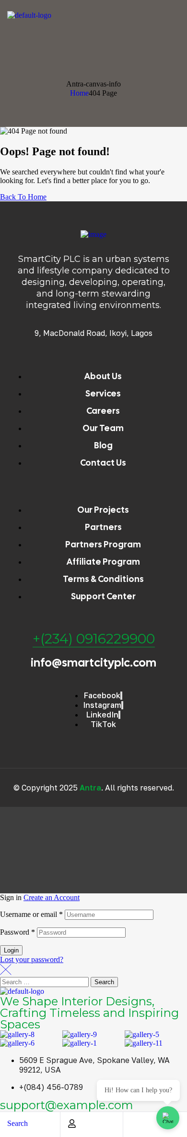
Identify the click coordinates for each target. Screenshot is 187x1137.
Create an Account (51, 897)
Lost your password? (31, 959)
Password (17, 932)
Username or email (31, 914)
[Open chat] (167, 1117)
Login (11, 950)
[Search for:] (45, 981)
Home (79, 93)
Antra (90, 787)
